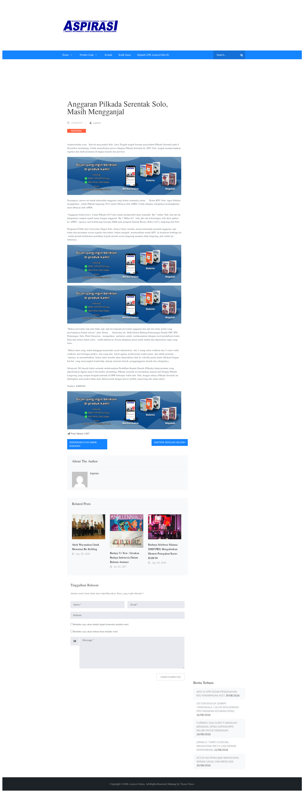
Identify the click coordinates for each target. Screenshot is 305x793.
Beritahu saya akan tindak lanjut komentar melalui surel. (101, 624)
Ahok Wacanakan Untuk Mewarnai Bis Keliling (85, 547)
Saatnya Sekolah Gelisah (169, 442)
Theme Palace (187, 784)
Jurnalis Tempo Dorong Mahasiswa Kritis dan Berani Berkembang (216, 746)
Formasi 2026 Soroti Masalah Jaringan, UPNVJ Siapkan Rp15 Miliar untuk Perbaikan (217, 726)
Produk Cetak (87, 54)
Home (65, 54)
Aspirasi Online (137, 784)
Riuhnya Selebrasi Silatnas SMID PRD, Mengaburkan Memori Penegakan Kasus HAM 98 (163, 551)
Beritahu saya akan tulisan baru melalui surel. (95, 631)
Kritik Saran (125, 54)
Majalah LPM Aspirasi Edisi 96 (153, 54)
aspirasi (97, 122)
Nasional (76, 131)
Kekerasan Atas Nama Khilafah (83, 444)
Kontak (108, 54)
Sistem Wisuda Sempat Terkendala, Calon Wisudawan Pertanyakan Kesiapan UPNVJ (218, 707)
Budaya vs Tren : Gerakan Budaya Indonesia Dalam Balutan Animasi (124, 557)
